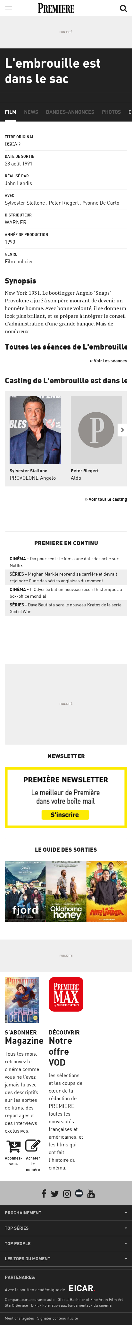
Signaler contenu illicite (57, 1318)
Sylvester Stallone (25, 202)
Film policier (19, 261)
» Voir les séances (108, 360)
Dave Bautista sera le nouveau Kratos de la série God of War (65, 608)
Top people (17, 1243)
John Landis (18, 183)
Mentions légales (19, 1318)
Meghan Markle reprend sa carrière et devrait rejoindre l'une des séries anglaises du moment (63, 577)
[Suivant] (122, 430)
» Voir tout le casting (106, 499)
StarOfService (16, 1305)
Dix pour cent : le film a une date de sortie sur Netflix (64, 562)
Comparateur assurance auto (29, 1299)
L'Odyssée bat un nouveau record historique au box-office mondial (66, 593)
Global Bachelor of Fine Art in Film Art (90, 1299)
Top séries (17, 1228)
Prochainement (23, 1212)
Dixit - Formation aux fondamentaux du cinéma (71, 1305)
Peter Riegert (64, 202)
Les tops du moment (27, 1258)
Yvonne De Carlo (101, 202)
